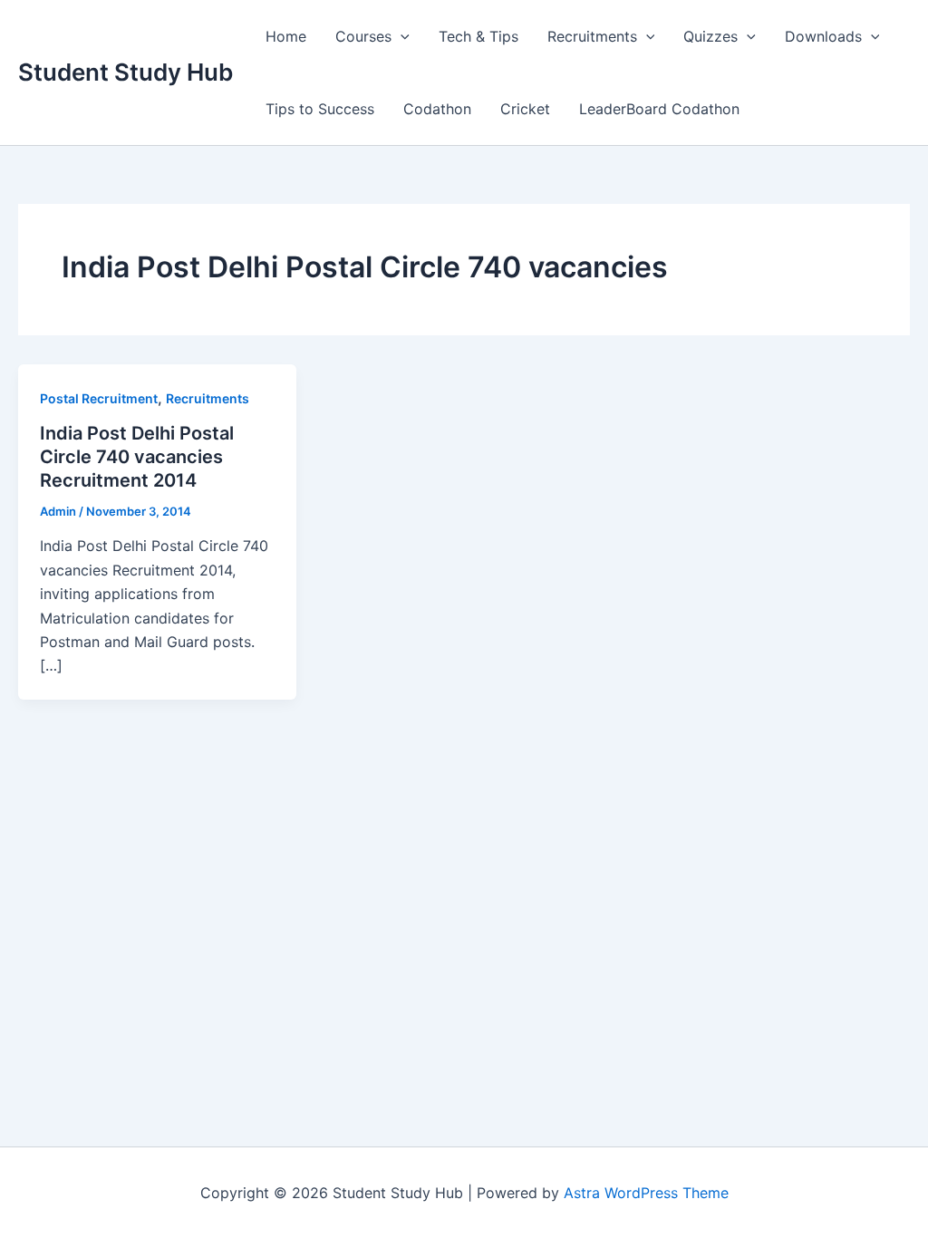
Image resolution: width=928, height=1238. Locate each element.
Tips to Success (320, 109)
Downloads (823, 36)
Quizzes (710, 36)
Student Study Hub (125, 72)
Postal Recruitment (99, 398)
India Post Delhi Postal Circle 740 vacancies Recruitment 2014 (137, 456)
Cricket (525, 109)
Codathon (437, 109)
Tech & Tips (478, 36)
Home (286, 36)
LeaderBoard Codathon (659, 109)
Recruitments (592, 36)
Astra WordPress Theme (646, 1193)
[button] (401, 36)
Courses (363, 36)
